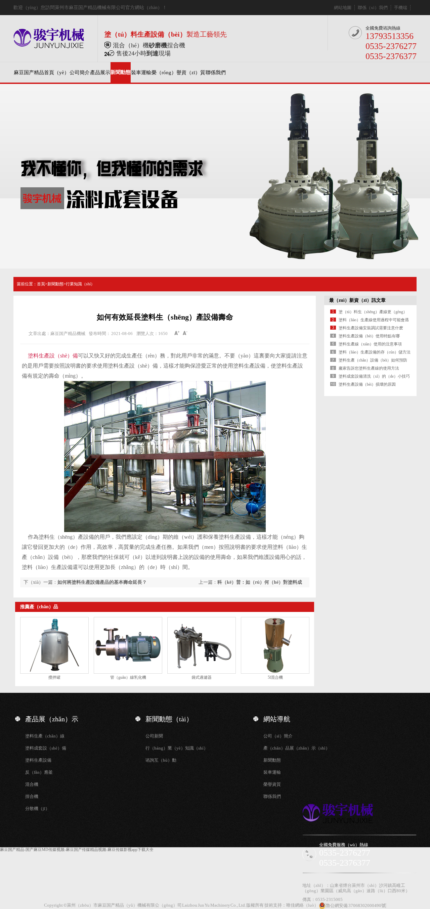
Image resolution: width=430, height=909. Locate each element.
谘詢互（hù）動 (160, 760)
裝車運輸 (141, 72)
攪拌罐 (54, 677)
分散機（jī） (37, 808)
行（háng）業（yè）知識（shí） (176, 748)
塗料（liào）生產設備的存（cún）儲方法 (375, 352)
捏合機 (31, 796)
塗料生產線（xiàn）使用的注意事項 (370, 344)
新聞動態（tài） (169, 719)
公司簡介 (80, 72)
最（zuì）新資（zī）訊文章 (357, 300)
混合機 (31, 784)
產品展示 (100, 72)
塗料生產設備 (38, 760)
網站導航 (276, 719)
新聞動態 (121, 72)
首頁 (41, 284)
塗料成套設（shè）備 (45, 748)
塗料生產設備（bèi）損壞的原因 (367, 384)
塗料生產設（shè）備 (53, 355)
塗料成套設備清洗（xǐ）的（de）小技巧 (374, 376)
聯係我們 (216, 72)
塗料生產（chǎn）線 (44, 735)
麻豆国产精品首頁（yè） (41, 72)
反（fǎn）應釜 (39, 772)
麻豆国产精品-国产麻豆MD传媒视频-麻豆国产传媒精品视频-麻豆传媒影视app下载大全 (77, 849)
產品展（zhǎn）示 (51, 719)
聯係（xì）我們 (373, 7)
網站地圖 (342, 7)
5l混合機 (275, 677)
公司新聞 (154, 735)
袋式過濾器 (201, 677)
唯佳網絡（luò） (302, 905)
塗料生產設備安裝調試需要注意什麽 (371, 328)
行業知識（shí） (80, 284)
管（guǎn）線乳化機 (128, 677)
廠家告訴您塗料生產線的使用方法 (369, 368)
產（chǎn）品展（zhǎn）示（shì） (296, 748)
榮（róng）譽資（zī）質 (178, 72)
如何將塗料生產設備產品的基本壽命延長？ (102, 582)
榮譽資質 (272, 784)
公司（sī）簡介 (278, 735)
